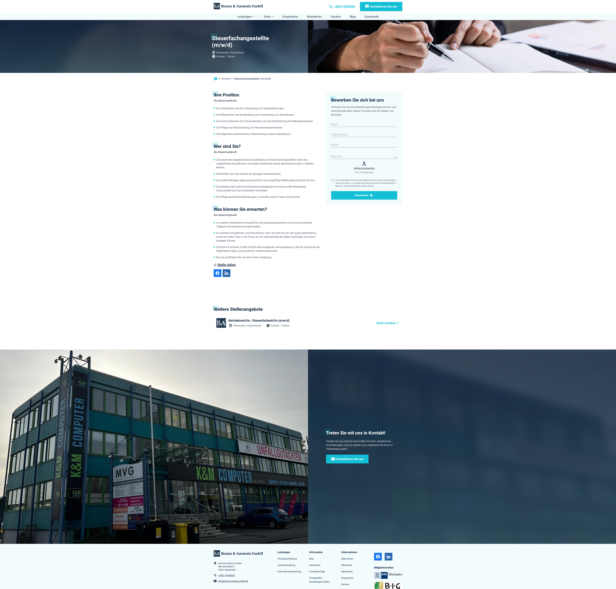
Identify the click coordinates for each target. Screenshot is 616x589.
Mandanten (314, 16)
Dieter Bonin (347, 558)
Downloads (371, 16)
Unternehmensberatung (289, 571)
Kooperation (290, 16)
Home (216, 79)
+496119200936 (344, 6)
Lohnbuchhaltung (286, 565)
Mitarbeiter (346, 565)
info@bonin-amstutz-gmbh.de (233, 581)
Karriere (336, 16)
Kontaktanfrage (317, 571)
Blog (352, 16)
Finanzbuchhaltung (287, 558)
